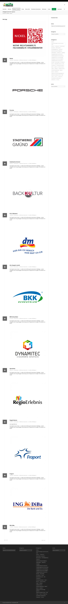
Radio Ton (37, 581)
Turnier (56, 76)
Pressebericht (54, 65)
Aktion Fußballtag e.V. (33, 60)
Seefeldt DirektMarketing (55, 70)
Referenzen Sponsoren (23, 60)
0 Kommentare (16, 60)
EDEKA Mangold (54, 52)
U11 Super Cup (60, 76)
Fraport (12, 474)
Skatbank (61, 70)
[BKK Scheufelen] (5, 318)
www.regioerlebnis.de (13, 424)
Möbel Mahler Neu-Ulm (58, 63)
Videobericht (53, 79)
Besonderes (53, 47)
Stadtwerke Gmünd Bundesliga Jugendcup (58, 73)
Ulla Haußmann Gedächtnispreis (56, 78)
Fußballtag (63, 52)
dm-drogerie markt (15, 265)
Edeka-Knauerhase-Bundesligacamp (41, 560)
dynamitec (12, 368)
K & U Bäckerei (13, 213)
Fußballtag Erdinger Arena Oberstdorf (57, 54)
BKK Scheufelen (14, 317)
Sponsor (53, 71)
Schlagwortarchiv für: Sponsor (9, 11)
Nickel (11, 58)
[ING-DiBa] (5, 527)
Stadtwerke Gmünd (15, 162)
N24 (63, 63)
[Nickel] (5, 60)
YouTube (57, 79)
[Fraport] (5, 475)
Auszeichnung (62, 46)
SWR (47, 592)
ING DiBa (53, 62)
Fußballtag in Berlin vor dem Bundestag (57, 57)
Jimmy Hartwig (57, 62)
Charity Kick (60, 49)
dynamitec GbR (16, 602)
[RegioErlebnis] (5, 422)
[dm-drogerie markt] (5, 267)
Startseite (7, 13)
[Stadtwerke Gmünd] (5, 163)
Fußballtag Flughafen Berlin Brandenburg (57, 55)
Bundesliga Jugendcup (55, 49)
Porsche (12, 110)
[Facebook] (64, 5)
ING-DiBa (12, 525)
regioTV (53, 68)
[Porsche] (5, 112)
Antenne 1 (53, 46)
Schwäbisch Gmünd (61, 68)
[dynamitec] (5, 370)
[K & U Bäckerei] (5, 215)
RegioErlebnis (13, 420)
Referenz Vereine (42, 581)
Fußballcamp (59, 52)
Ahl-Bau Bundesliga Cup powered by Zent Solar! (57, 44)
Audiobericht (57, 46)
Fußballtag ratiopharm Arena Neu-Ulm (57, 60)
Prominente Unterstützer (60, 65)
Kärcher (53, 63)
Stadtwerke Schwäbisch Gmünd (40, 592)
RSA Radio (56, 68)
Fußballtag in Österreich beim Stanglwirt (42, 570)
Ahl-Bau (53, 41)
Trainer (53, 76)
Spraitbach (56, 71)
